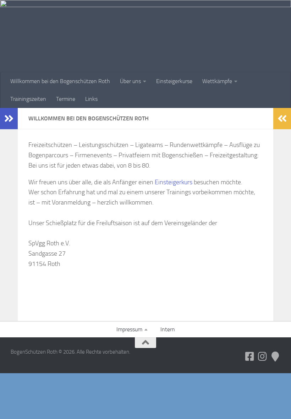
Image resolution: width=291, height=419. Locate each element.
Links (91, 99)
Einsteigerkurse (174, 81)
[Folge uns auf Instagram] (263, 356)
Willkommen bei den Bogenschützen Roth (60, 81)
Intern (167, 329)
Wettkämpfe (217, 81)
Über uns (130, 81)
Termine (65, 99)
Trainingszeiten (28, 99)
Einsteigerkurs (173, 182)
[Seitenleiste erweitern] (9, 118)
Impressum (129, 329)
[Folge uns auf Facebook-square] (250, 356)
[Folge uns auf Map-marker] (275, 356)
